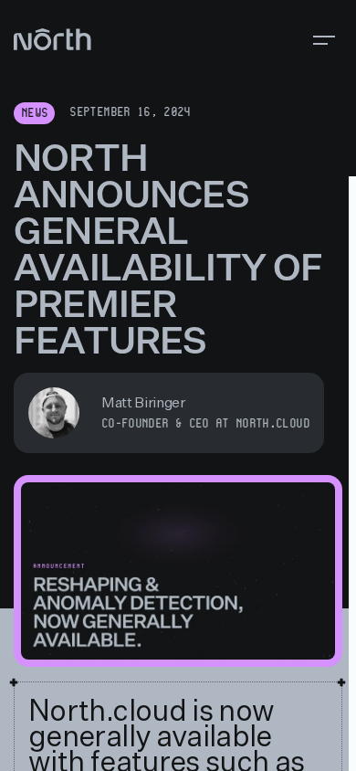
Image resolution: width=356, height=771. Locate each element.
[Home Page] (52, 40)
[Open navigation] (324, 40)
